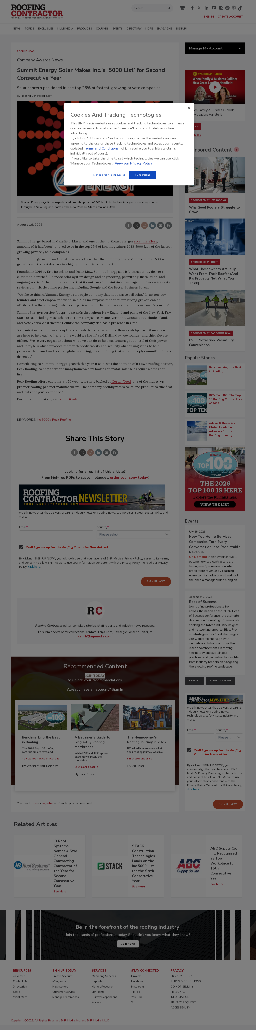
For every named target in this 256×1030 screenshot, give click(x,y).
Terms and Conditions (101, 148)
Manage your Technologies (109, 174)
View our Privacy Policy (133, 163)
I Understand (142, 174)
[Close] (188, 107)
